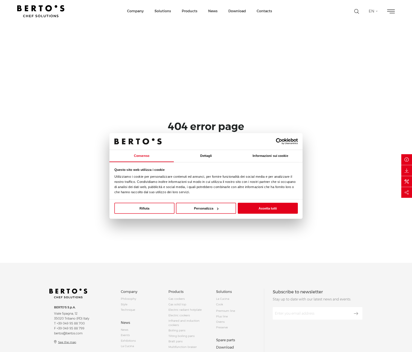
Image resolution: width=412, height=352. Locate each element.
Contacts (264, 11)
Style (124, 304)
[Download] (406, 170)
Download (237, 11)
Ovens (220, 321)
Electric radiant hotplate (185, 309)
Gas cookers (176, 298)
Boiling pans (176, 330)
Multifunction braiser (182, 347)
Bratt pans (175, 341)
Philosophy (128, 298)
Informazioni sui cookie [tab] (270, 155)
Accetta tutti (268, 208)
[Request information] (406, 159)
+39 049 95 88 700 (71, 323)
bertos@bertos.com (68, 333)
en (371, 11)
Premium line (225, 310)
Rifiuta (144, 208)
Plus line (222, 316)
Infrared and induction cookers (184, 323)
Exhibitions (128, 340)
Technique (128, 309)
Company (135, 11)
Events (125, 335)
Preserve (222, 327)
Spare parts (225, 340)
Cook (219, 304)
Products (189, 11)
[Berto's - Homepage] (40, 11)
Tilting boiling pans (181, 336)
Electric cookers (179, 315)
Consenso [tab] (141, 155)
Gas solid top (177, 304)
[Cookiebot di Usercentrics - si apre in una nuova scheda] (279, 141)
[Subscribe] (356, 313)
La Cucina (127, 346)
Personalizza (203, 208)
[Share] (406, 192)
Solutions (162, 11)
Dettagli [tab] (206, 155)
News (213, 11)
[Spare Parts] (406, 181)
